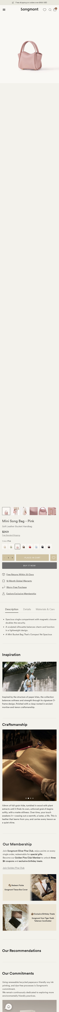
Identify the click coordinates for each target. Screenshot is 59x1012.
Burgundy (49, 546)
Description (11, 609)
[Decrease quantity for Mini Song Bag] (4, 557)
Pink (17, 546)
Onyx (42, 546)
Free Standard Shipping (11, 535)
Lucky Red (30, 546)
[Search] (50, 9)
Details (27, 609)
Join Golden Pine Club (13, 868)
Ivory (5, 546)
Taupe (23, 546)
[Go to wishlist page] (44, 10)
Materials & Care (45, 609)
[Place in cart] (32, 557)
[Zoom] (29, 44)
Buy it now (29, 566)
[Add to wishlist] (53, 557)
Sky (36, 546)
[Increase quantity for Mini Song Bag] (12, 557)
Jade (11, 546)
